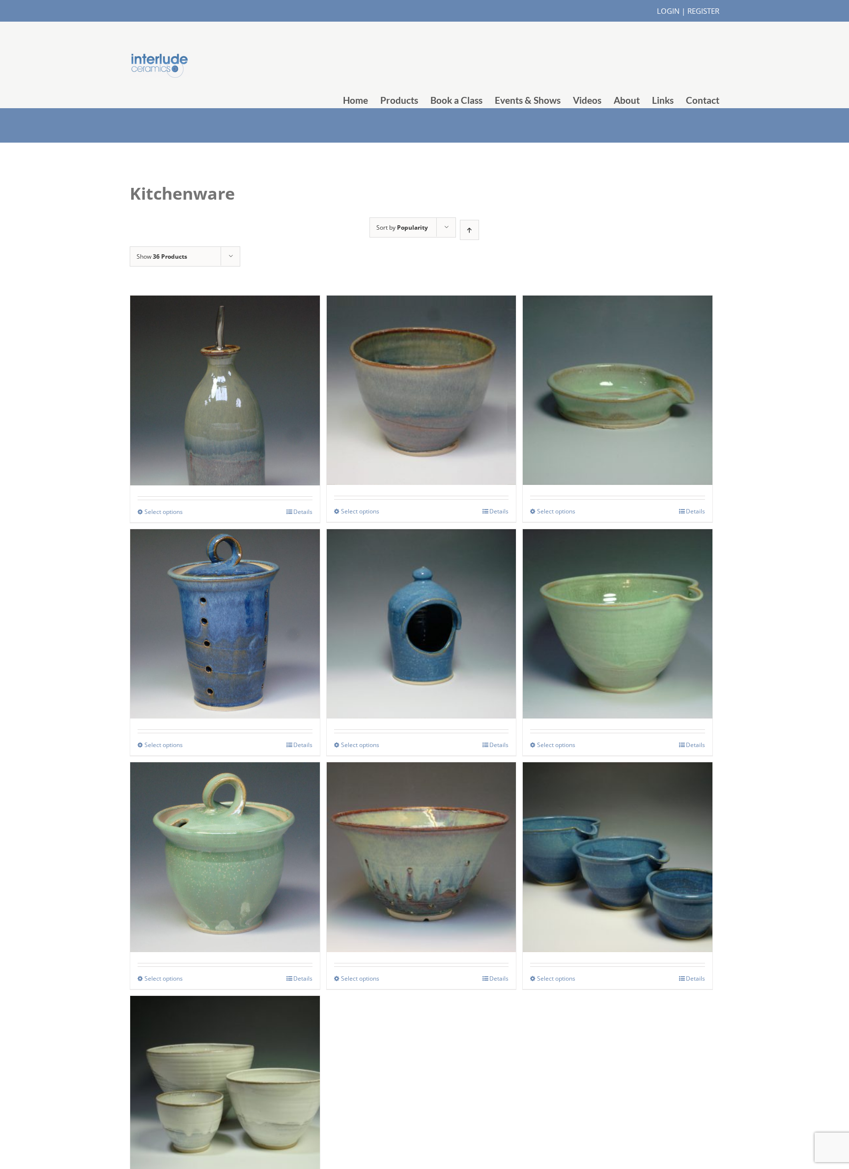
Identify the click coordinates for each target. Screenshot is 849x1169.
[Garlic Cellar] (225, 600)
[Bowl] (421, 367)
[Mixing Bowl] (617, 600)
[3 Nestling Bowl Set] (225, 1067)
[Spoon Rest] (617, 367)
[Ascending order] (469, 230)
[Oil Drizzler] (225, 367)
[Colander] (421, 833)
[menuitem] (361, 100)
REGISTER (703, 11)
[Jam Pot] (225, 833)
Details (302, 512)
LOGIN (668, 11)
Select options (163, 512)
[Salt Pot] (421, 600)
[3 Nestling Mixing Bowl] (617, 833)
